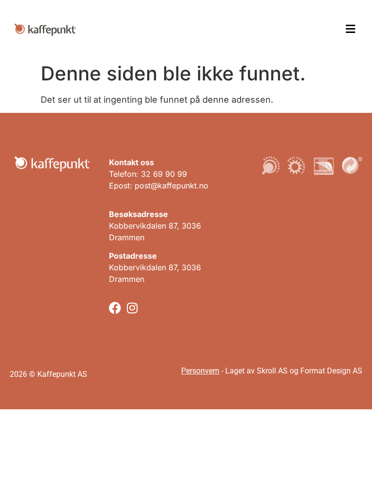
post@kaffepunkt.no (171, 185)
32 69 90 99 (164, 174)
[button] (350, 29)
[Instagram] (132, 308)
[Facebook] (115, 308)
